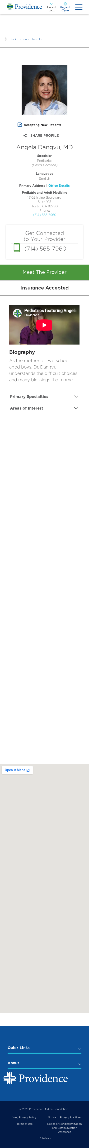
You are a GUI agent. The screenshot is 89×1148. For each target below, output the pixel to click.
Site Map (45, 1138)
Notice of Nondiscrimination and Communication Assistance (64, 1128)
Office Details (59, 185)
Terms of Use (25, 1123)
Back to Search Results (25, 39)
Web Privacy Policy (24, 1117)
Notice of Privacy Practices (64, 1117)
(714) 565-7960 (44, 215)
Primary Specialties (29, 396)
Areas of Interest (26, 408)
